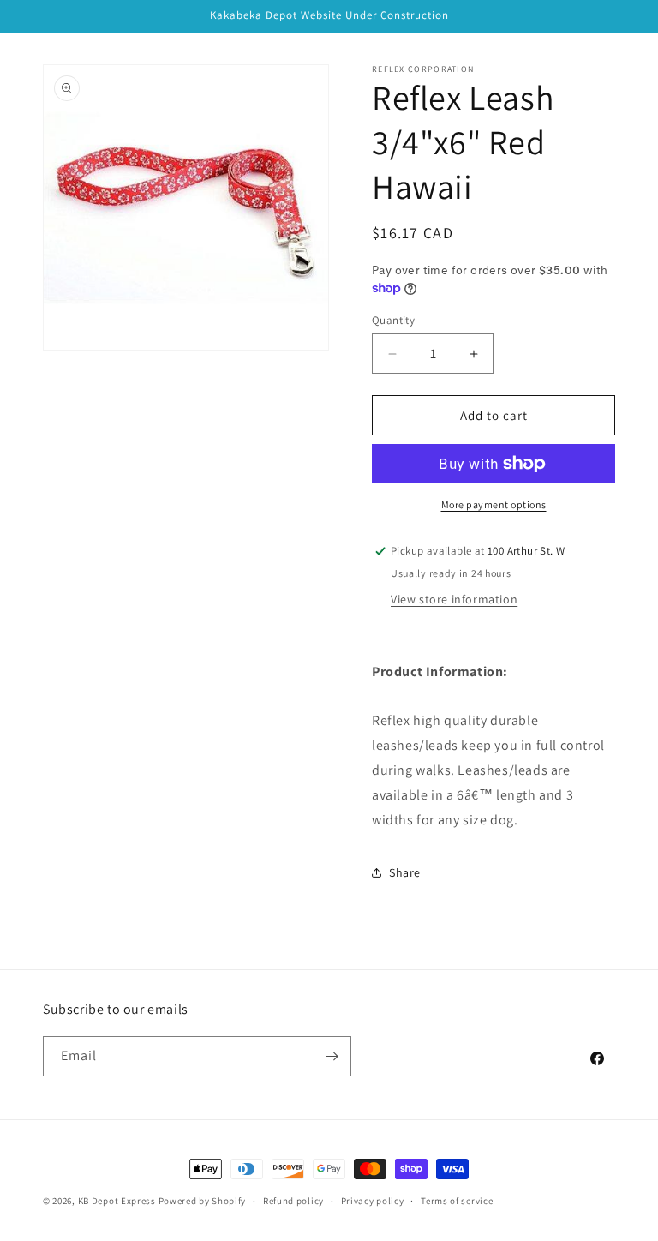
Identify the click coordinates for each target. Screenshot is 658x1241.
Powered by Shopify (203, 1201)
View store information (454, 599)
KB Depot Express (117, 1201)
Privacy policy (372, 1201)
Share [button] (405, 872)
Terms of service (457, 1201)
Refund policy (293, 1201)
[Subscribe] (331, 1056)
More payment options (494, 504)
